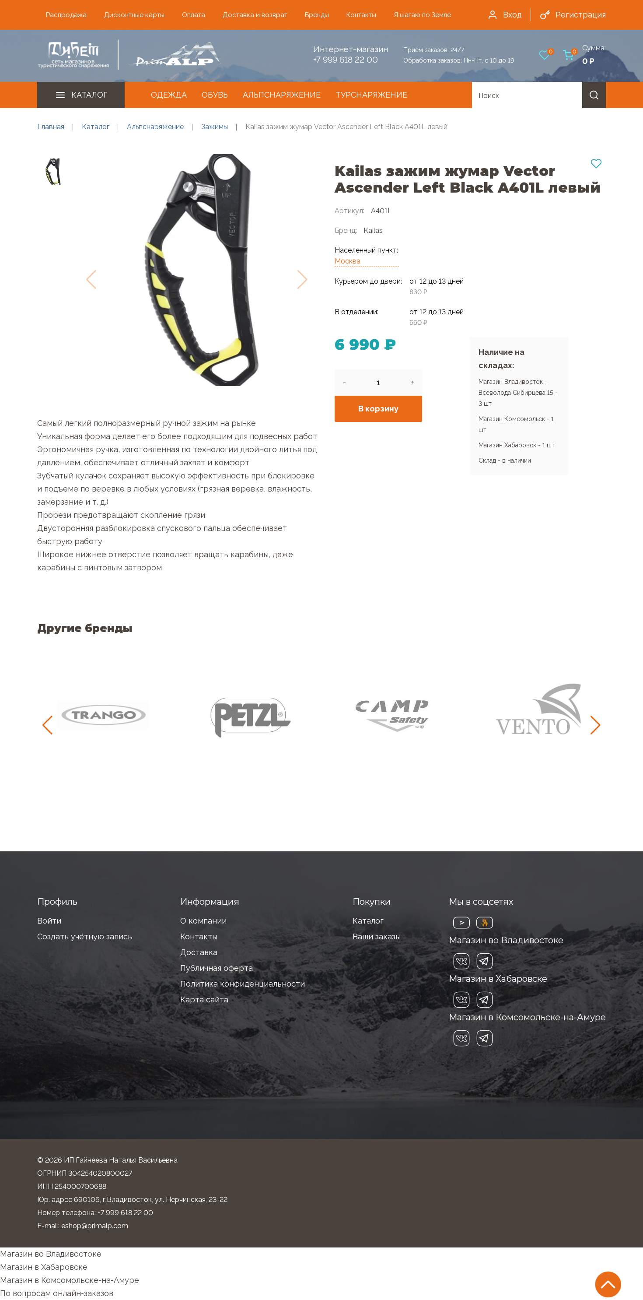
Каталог (89, 94)
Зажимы (214, 127)
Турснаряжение (371, 94)
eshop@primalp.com (94, 1226)
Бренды (317, 15)
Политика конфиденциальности (242, 983)
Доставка (198, 952)
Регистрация (581, 14)
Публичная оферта (216, 968)
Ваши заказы (377, 936)
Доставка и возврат (255, 15)
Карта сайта (204, 999)
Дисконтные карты (134, 15)
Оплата (193, 15)
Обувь (215, 94)
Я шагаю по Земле (422, 15)
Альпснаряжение (282, 94)
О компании (203, 920)
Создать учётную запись (84, 936)
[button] (595, 725)
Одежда (169, 94)
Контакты (361, 15)
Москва (347, 261)
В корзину (378, 408)
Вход (512, 14)
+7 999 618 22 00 (345, 59)
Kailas (373, 230)
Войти (49, 920)
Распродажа (66, 15)
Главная (50, 127)
